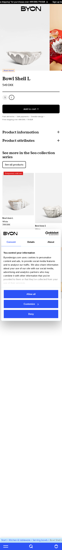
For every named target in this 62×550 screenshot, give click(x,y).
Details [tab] (31, 242)
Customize (29, 304)
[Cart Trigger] (56, 546)
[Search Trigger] (31, 546)
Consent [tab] (11, 242)
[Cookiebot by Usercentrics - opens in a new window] (45, 233)
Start (4, 540)
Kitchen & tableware (19, 540)
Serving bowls (40, 540)
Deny (31, 314)
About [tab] (51, 242)
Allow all (31, 294)
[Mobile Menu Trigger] (5, 546)
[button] (31, 132)
